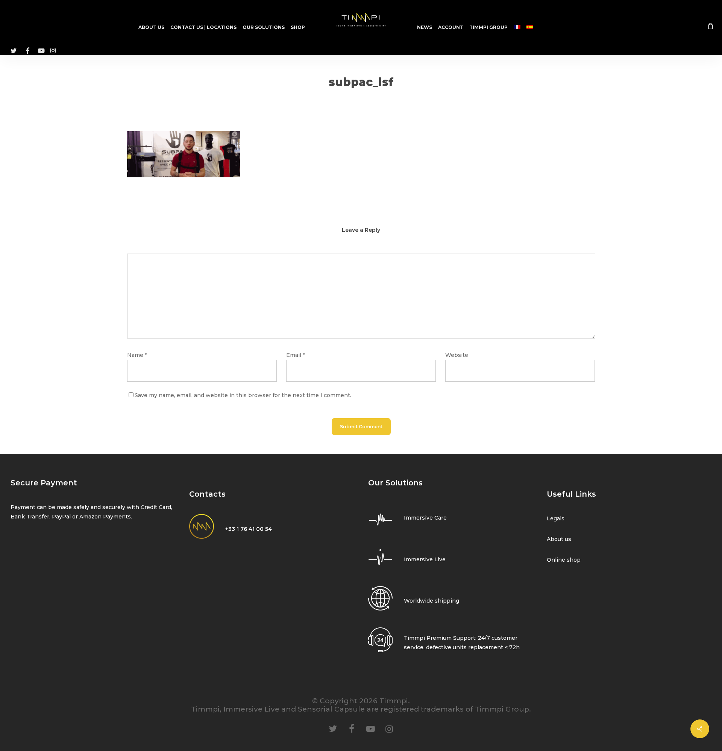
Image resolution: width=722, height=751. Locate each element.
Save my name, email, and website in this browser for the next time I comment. (243, 395)
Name (137, 355)
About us (559, 539)
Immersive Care (425, 517)
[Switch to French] (517, 27)
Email (295, 355)
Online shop (564, 559)
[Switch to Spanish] (529, 27)
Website (456, 355)
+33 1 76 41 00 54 (248, 529)
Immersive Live (425, 559)
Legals (555, 518)
